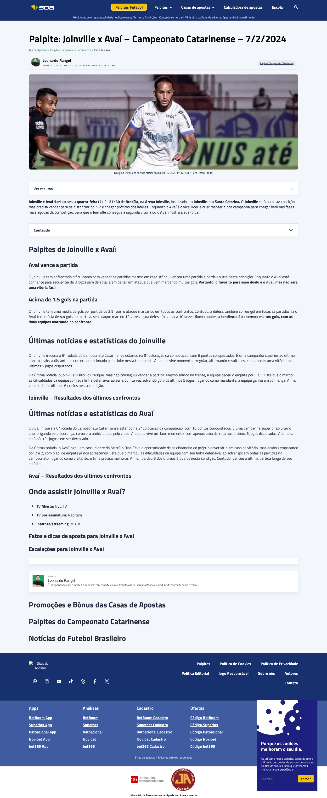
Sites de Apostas (37, 50)
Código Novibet (203, 739)
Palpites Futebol (129, 7)
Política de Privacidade (279, 663)
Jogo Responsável (233, 673)
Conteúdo (42, 230)
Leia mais (267, 779)
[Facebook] (95, 681)
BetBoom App (40, 717)
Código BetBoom (204, 717)
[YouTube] (59, 681)
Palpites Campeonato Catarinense (70, 50)
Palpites (203, 663)
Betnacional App (42, 732)
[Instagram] (47, 681)
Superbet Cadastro (152, 725)
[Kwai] (83, 681)
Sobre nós (266, 673)
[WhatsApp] (35, 681)
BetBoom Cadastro (152, 717)
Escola (277, 7)
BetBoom (90, 717)
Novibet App (39, 739)
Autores (291, 673)
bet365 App (39, 746)
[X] (107, 681)
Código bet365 (202, 746)
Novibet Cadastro (151, 739)
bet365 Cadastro (151, 746)
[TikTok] (71, 681)
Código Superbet (204, 725)
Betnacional (92, 732)
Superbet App (40, 725)
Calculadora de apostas (243, 7)
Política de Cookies (235, 663)
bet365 (89, 746)
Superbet (90, 725)
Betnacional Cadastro (154, 732)
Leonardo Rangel (57, 60)
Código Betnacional (206, 732)
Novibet (89, 739)
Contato (291, 682)
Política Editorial (195, 673)
